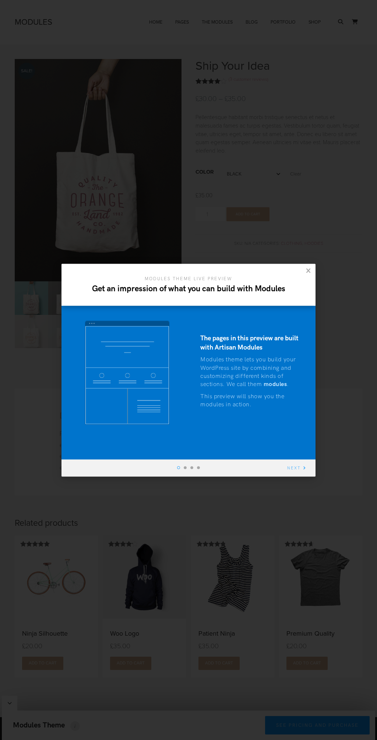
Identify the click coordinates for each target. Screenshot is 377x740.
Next (294, 468)
